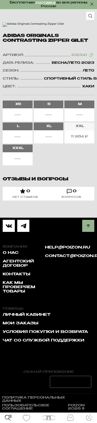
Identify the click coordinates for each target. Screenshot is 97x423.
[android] (70, 382)
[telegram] (23, 226)
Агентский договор (18, 263)
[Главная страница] (48, 418)
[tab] (25, 194)
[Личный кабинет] (89, 418)
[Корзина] (70, 418)
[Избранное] (26, 418)
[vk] (9, 226)
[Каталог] (8, 418)
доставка (45, 2)
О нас (11, 253)
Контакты (16, 274)
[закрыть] (92, 4)
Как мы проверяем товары (19, 287)
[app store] (26, 382)
